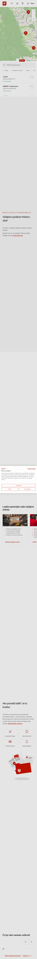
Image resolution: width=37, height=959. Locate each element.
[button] (4, 469)
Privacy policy (32, 468)
